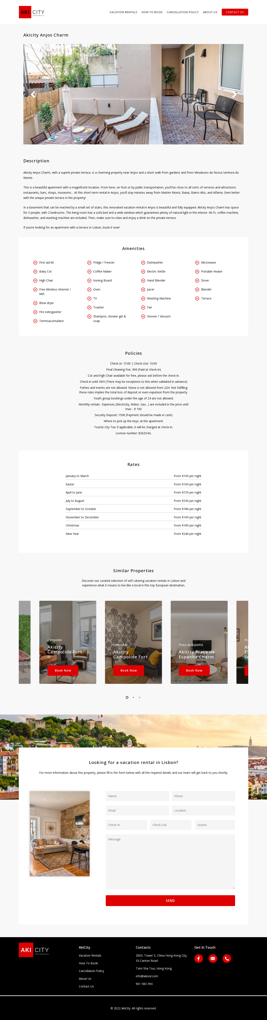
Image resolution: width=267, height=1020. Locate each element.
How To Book (88, 963)
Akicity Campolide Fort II (65, 652)
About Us (85, 979)
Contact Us (86, 986)
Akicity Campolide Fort (130, 654)
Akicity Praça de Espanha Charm (197, 654)
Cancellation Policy (91, 971)
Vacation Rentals (90, 955)
